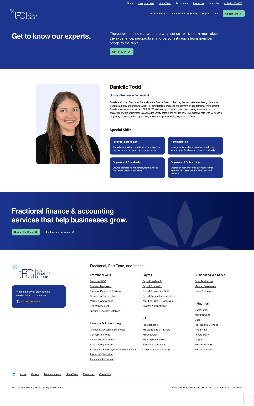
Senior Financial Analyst (103, 339)
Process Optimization (101, 354)
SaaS (198, 319)
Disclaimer (236, 387)
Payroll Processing (152, 286)
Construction (201, 309)
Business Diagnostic (100, 286)
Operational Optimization (103, 296)
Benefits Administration (154, 305)
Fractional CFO (98, 281)
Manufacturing (202, 314)
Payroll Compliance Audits (156, 291)
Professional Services (206, 324)
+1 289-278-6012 (30, 301)
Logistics (199, 339)
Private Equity (202, 334)
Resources (89, 374)
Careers (35, 374)
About (130, 3)
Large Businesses (204, 291)
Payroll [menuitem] (206, 13)
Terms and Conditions (200, 387)
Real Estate (201, 329)
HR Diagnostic (150, 324)
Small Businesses (204, 281)
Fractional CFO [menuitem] (158, 13)
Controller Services (100, 334)
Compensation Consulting (156, 349)
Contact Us (105, 374)
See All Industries (204, 349)
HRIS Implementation (153, 339)
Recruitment (182, 3)
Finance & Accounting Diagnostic (107, 329)
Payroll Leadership (152, 281)
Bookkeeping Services (102, 344)
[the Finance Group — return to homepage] (27, 13)
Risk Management (99, 305)
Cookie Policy (221, 387)
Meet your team (52, 374)
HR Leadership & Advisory (156, 329)
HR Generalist (149, 334)
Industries (214, 3)
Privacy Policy (179, 387)
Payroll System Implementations (159, 296)
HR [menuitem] (216, 13)
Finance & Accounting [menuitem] (185, 13)
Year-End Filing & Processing (157, 300)
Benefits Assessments (154, 344)
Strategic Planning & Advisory (105, 291)
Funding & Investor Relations (105, 310)
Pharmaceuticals (203, 344)
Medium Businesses (205, 286)
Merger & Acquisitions (101, 300)
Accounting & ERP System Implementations (113, 349)
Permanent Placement (101, 359)
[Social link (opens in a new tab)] (13, 374)
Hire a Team (72, 374)
